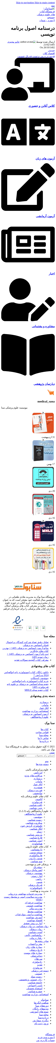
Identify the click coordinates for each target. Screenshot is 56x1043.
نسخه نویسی (35, 852)
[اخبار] (28, 267)
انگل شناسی (36, 828)
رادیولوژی (37, 961)
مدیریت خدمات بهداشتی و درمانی (25, 894)
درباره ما (44, 741)
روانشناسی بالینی (33, 935)
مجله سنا (44, 735)
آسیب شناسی (35, 932)
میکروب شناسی (34, 823)
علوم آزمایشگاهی (39, 717)
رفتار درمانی (35, 938)
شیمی (39, 882)
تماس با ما (43, 738)
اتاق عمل (44, 708)
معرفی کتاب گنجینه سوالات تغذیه (31, 660)
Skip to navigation (25, 2)
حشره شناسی (35, 991)
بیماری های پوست (33, 953)
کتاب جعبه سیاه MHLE (37, 690)
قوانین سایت (42, 732)
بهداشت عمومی (34, 905)
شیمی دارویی (35, 858)
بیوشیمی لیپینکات (40, 678)
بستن (52, 752)
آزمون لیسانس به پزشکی (36, 714)
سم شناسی (36, 861)
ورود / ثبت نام (41, 1023)
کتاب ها (45, 729)
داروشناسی (36, 849)
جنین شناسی (35, 808)
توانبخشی (37, 793)
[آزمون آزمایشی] (28, 210)
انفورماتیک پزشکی (32, 870)
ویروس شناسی (34, 834)
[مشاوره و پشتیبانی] (28, 320)
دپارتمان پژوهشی (44, 383)
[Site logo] (45, 14)
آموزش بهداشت (34, 917)
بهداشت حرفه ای (33, 902)
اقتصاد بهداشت (34, 920)
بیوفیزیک (37, 867)
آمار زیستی (36, 876)
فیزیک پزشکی (35, 885)
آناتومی (38, 799)
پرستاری (44, 702)
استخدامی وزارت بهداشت (35, 711)
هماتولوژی (37, 843)
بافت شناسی (35, 805)
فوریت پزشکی (34, 790)
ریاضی (38, 879)
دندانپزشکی (36, 956)
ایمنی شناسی (35, 840)
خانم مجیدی (13, 41)
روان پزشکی (35, 929)
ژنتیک (39, 831)
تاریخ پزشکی (35, 950)
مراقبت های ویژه (33, 775)
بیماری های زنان (34, 947)
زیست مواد (36, 976)
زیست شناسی (35, 820)
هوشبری (38, 787)
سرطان (38, 958)
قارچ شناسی (35, 837)
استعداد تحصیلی (34, 988)
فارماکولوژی (35, 855)
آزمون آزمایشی (45, 216)
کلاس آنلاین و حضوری (41, 105)
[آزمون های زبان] (28, 152)
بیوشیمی (37, 817)
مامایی (45, 705)
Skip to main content (45, 2)
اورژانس (38, 772)
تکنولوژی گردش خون (31, 825)
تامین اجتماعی (35, 985)
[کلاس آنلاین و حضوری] (28, 99)
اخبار (52, 273)
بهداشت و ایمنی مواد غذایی (28, 914)
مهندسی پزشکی (34, 873)
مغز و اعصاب (35, 944)
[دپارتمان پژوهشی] (28, 377)
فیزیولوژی (37, 802)
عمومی (38, 973)
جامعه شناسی (35, 982)
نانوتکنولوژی (36, 888)
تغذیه (39, 964)
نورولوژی (37, 967)
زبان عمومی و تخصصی (30, 979)
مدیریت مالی (35, 908)
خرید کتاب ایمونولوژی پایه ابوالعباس (30, 681)
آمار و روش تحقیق (32, 923)
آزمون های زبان (45, 158)
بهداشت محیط (35, 911)
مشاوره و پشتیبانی (43, 326)
